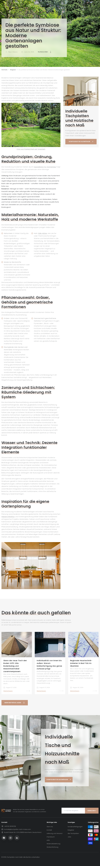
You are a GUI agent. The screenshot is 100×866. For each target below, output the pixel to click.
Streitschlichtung (52, 847)
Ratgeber (13, 70)
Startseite (4, 70)
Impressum (51, 837)
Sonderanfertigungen (75, 827)
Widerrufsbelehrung (53, 844)
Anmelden (91, 811)
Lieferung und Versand (54, 833)
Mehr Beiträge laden (12, 703)
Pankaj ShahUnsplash (31, 149)
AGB (48, 840)
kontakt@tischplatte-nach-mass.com (17, 829)
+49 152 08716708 (10, 826)
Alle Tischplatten (73, 833)
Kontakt (49, 830)
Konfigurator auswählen (79, 141)
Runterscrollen (43, 52)
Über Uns (50, 827)
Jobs (69, 837)
